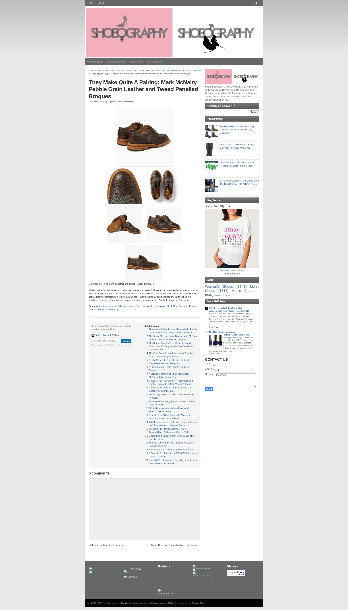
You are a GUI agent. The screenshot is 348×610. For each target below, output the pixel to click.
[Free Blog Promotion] (205, 570)
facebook (163, 579)
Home (91, 70)
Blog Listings (130, 566)
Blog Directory (197, 568)
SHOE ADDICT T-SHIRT (232, 270)
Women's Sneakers (116, 62)
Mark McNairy (103, 70)
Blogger (146, 568)
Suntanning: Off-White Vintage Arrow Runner (171, 449)
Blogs (194, 576)
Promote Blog (207, 576)
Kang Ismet (126, 603)
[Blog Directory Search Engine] (206, 573)
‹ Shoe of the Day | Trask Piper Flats (107, 545)
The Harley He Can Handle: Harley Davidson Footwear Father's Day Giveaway (237, 129)
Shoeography (94, 73)
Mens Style (187, 70)
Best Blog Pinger (98, 566)
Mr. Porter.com (183, 300)
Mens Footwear (174, 70)
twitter (161, 575)
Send (209, 389)
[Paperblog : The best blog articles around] (236, 575)
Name (208, 363)
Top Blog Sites (206, 568)
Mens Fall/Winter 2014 (155, 70)
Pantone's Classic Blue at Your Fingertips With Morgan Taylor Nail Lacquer (238, 337)
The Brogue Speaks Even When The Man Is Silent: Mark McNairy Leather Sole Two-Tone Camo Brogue (171, 346)
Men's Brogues (117, 70)
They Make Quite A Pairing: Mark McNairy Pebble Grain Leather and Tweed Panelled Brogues (143, 89)
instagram (163, 572)
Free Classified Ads (195, 603)
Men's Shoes (136, 62)
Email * (209, 369)
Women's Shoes (95, 62)
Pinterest (163, 582)
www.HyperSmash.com (170, 588)
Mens (141, 70)
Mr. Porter (198, 70)
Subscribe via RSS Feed (107, 335)
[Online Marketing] (168, 590)
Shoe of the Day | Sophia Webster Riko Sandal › (174, 545)
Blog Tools (199, 576)
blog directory (182, 593)
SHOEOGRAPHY (95, 603)
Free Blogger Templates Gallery (161, 603)
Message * (210, 374)
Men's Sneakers (155, 62)
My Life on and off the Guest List (225, 308)
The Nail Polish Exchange (222, 332)
